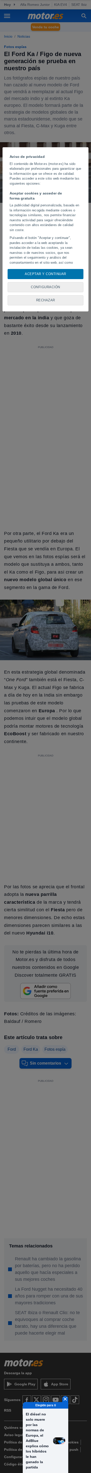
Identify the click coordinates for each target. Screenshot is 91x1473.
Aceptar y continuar (45, 274)
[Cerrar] (65, 1399)
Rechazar (45, 300)
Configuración (45, 287)
